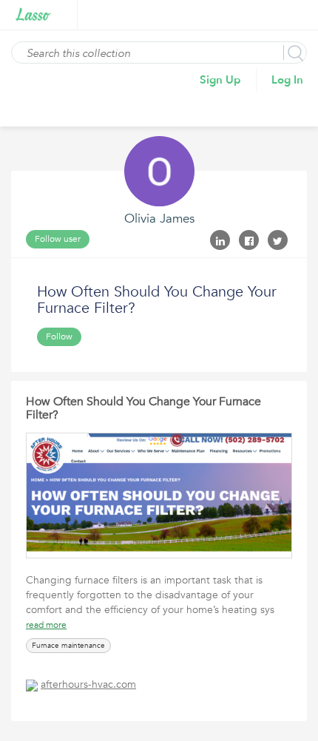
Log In (287, 79)
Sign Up (220, 79)
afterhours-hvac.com (88, 684)
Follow (59, 336)
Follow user (58, 239)
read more (46, 625)
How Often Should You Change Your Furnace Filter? (143, 408)
